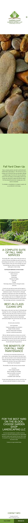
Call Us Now (7, 521)
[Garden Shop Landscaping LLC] (14, 14)
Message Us (21, 521)
